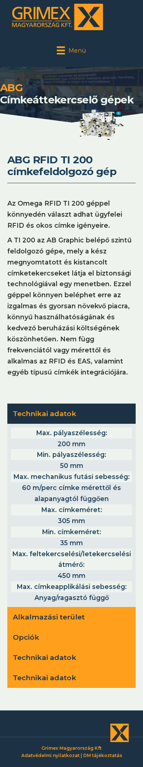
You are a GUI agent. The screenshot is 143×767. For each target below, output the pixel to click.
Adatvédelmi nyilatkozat (50, 755)
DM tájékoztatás (102, 755)
